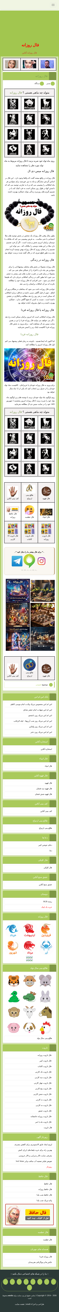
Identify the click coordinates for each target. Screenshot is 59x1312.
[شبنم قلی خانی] (11, 64)
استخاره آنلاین (46, 749)
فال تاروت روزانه (45, 1055)
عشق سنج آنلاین (45, 885)
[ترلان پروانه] (29, 64)
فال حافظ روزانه (13, 515)
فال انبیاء (48, 766)
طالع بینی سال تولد (44, 1038)
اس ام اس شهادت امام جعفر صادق (37, 710)
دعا (51, 851)
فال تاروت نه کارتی (44, 1100)
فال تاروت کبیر (46, 1061)
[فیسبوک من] (39, 1282)
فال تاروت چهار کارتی (43, 1083)
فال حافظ (48, 1184)
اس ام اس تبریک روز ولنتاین (40, 727)
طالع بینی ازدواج (45, 828)
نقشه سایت (19, 1304)
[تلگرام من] (46, 1282)
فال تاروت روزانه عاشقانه (41, 1116)
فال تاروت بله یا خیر (43, 1122)
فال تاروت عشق (45, 1111)
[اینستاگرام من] (32, 1282)
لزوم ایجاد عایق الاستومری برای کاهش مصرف (33, 1145)
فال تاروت (48, 1128)
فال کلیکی (48, 868)
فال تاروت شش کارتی (42, 1094)
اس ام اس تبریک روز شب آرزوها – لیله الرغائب (33, 721)
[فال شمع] (18, 615)
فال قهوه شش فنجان (43, 794)
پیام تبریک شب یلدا (44, 1200)
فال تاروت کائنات (45, 1066)
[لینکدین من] (29, 1287)
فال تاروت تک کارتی (43, 1072)
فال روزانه (30, 45)
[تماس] (26, 1282)
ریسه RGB (47, 902)
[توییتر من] (19, 1282)
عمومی (39, 685)
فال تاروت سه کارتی (43, 1077)
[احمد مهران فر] (47, 64)
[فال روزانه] (18, 591)
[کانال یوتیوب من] (5, 1282)
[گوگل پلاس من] (12, 1282)
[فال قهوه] (42, 615)
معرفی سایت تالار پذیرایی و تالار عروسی (35, 1156)
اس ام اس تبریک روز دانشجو (40, 715)
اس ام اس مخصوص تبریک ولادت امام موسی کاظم (31, 704)
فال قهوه (48, 783)
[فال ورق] (18, 639)
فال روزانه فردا (29, 334)
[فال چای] (42, 639)
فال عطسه (47, 1240)
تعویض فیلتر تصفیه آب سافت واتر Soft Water (34, 1161)
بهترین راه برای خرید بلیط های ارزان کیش (35, 1150)
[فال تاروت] (42, 591)
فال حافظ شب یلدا (44, 1195)
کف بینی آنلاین (46, 811)
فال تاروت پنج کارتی (43, 1089)
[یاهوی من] (53, 1282)
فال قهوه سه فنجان (44, 789)
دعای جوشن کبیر (45, 845)
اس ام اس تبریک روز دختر (41, 732)
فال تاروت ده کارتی (44, 1105)
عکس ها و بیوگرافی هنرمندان (40, 1262)
